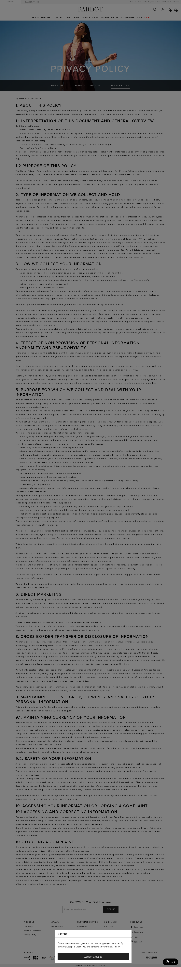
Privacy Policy (113, 946)
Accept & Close (93, 957)
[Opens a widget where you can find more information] (170, 962)
